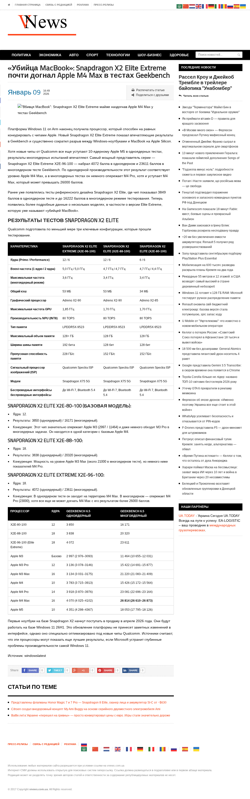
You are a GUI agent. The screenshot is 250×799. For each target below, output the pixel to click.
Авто (74, 54)
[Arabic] (84, 748)
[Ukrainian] (196, 748)
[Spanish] (185, 748)
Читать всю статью (195, 95)
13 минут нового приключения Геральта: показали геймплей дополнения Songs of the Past (210, 158)
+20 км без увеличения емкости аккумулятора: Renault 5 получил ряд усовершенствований (208, 242)
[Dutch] (107, 748)
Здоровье (179, 54)
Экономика (50, 54)
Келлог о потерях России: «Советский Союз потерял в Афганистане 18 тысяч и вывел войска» (210, 337)
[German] (140, 748)
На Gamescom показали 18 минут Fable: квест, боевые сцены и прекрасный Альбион (210, 214)
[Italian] (151, 748)
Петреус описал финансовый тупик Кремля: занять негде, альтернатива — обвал (209, 444)
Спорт (92, 54)
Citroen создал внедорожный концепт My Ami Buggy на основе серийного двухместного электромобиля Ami (85, 709)
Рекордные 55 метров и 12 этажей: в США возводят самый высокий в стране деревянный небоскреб (211, 281)
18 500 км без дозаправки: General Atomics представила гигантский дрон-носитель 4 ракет (211, 354)
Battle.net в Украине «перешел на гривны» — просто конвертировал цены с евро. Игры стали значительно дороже (90, 715)
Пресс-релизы (104, 4)
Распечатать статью (150, 90)
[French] (129, 748)
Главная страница (28, 4)
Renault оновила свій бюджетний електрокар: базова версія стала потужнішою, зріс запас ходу (205, 309)
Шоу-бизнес (150, 54)
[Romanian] (163, 748)
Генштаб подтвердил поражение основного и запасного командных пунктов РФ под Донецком (211, 197)
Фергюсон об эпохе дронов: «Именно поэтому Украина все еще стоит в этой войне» (209, 405)
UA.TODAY (187, 516)
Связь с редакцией (58, 4)
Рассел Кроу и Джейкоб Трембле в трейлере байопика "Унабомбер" (206, 82)
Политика (21, 54)
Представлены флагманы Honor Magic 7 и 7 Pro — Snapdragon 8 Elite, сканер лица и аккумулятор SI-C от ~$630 (89, 702)
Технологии (118, 54)
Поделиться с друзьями (152, 95)
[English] (118, 748)
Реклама (83, 4)
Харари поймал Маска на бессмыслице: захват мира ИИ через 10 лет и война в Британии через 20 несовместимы (210, 472)
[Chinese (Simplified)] (95, 748)
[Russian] (84, 744)
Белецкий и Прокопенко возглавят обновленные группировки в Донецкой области (208, 488)
